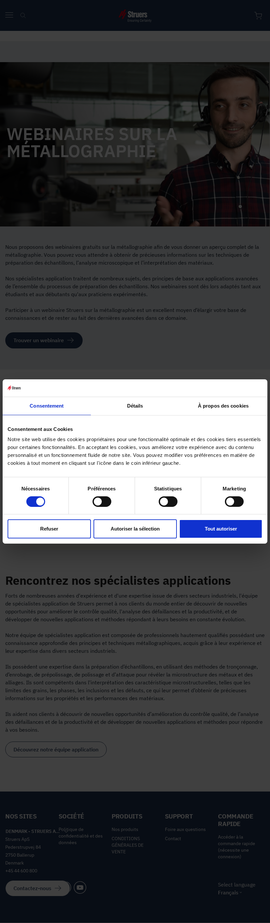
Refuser (49, 529)
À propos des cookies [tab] (223, 405)
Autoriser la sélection (135, 529)
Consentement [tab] (47, 405)
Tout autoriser (221, 529)
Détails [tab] (135, 405)
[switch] (102, 501)
